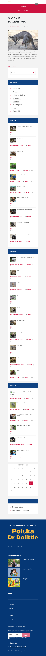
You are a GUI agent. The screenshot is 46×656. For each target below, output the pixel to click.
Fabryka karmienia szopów (24, 175)
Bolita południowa (21, 358)
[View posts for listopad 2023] (11, 465)
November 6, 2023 (17, 132)
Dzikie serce (19, 151)
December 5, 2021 (17, 327)
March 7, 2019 (16, 409)
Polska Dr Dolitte (19, 95)
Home (19, 10)
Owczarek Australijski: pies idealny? (24, 127)
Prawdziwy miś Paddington (24, 210)
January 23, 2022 (17, 228)
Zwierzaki (16, 111)
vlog (14, 108)
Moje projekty (27, 569)
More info (12, 66)
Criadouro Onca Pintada (23, 425)
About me (16, 89)
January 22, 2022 (17, 289)
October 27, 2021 (17, 339)
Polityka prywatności (18, 646)
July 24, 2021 (15, 377)
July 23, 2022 (16, 181)
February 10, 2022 (17, 203)
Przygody (16, 102)
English (11, 619)
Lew (17, 270)
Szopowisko (20, 139)
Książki (25, 579)
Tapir (17, 295)
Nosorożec (19, 345)
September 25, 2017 (18, 444)
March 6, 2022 (16, 192)
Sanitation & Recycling (20, 510)
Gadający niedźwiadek (22, 222)
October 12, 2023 (17, 264)
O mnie (11, 612)
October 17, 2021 (17, 352)
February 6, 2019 (14, 26)
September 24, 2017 (18, 457)
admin (23, 27)
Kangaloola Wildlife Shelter (24, 392)
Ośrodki (15, 92)
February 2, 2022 (17, 216)
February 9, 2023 (17, 157)
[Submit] (26, 635)
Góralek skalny (20, 320)
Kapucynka (19, 333)
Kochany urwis (20, 186)
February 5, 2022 (17, 276)
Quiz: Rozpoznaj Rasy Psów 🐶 (25, 258)
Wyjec (18, 371)
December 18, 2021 (17, 302)
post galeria (17, 98)
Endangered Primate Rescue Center (24, 415)
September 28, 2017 (18, 431)
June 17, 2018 (15, 420)
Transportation (17, 507)
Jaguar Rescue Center (22, 450)
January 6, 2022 (17, 241)
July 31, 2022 (15, 170)
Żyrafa (18, 283)
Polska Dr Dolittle (29, 559)
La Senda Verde (20, 438)
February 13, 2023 (17, 145)
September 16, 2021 (18, 364)
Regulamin (14, 643)
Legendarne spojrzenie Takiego (25, 235)
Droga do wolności (21, 164)
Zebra (18, 308)
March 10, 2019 (16, 398)
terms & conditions (23, 638)
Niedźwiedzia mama (22, 197)
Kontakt (11, 616)
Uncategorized (18, 105)
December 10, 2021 (17, 314)
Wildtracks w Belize (21, 403)
